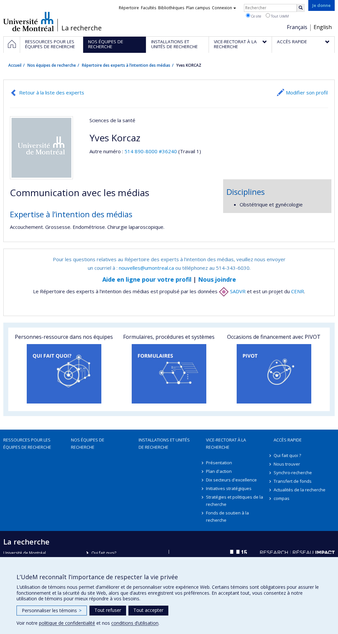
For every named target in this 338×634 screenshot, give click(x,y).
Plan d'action (219, 471)
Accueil (14, 65)
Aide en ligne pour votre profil (146, 279)
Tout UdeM (279, 16)
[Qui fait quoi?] (64, 374)
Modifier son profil (307, 92)
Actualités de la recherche (299, 490)
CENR (297, 291)
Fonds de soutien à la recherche (227, 516)
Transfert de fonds (293, 481)
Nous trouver (287, 464)
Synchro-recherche (293, 473)
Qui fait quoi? (103, 553)
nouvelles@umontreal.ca (146, 267)
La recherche (81, 28)
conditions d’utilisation (134, 623)
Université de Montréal (28, 21)
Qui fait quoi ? (287, 455)
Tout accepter (148, 610)
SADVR (237, 291)
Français (297, 27)
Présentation (219, 463)
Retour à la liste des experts (51, 92)
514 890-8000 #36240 (150, 151)
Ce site (255, 16)
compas (281, 498)
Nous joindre (217, 279)
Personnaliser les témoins (52, 610)
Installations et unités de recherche (164, 443)
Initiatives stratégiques (229, 488)
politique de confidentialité (67, 623)
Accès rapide (288, 440)
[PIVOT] (274, 374)
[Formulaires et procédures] (169, 374)
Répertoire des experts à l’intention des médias (126, 65)
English (323, 27)
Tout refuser (107, 610)
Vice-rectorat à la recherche (226, 443)
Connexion (222, 8)
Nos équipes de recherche (51, 65)
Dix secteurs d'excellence (231, 480)
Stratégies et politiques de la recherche (234, 500)
